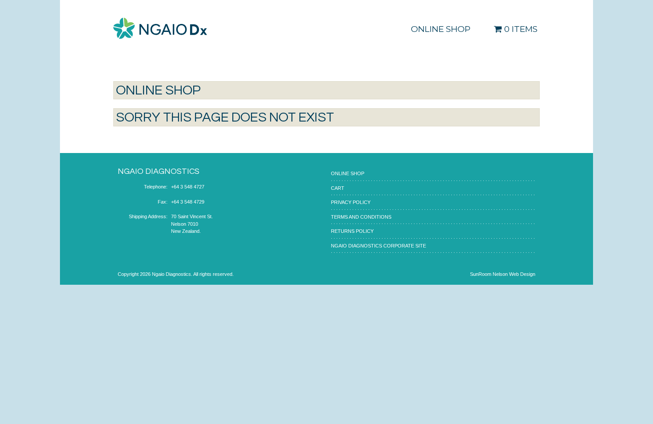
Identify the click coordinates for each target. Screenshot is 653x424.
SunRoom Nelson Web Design (502, 274)
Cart (337, 188)
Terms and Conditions (361, 217)
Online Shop (440, 29)
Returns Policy (352, 231)
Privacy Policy (350, 202)
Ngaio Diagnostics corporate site (378, 245)
